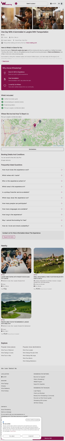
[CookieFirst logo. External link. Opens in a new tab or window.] (3, 422)
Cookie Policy (13, 431)
